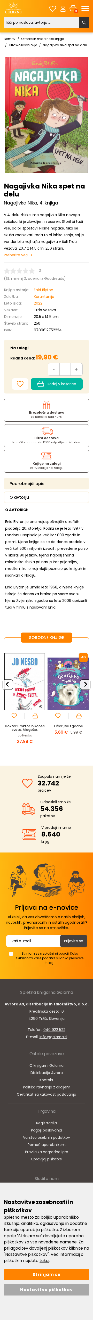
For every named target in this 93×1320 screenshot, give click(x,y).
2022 (38, 303)
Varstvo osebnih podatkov (46, 1137)
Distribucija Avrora (46, 1072)
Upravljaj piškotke (46, 1159)
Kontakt (46, 1080)
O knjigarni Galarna (46, 1065)
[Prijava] (63, 8)
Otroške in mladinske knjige (42, 39)
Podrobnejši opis (27, 484)
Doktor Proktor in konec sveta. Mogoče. (25, 728)
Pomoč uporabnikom (47, 1144)
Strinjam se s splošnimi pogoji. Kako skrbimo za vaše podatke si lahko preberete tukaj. (49, 958)
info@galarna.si (53, 1036)
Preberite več (16, 255)
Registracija (46, 1123)
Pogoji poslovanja (46, 1130)
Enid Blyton (43, 289)
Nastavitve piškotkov (46, 1290)
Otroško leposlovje (23, 45)
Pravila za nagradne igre (46, 1151)
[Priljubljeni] (52, 8)
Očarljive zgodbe (68, 726)
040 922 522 (54, 1029)
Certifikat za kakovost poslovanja (46, 1094)
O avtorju (19, 497)
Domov (9, 39)
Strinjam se (46, 1274)
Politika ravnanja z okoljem (46, 1087)
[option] (24, 700)
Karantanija (44, 296)
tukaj (44, 1261)
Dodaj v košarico (61, 384)
